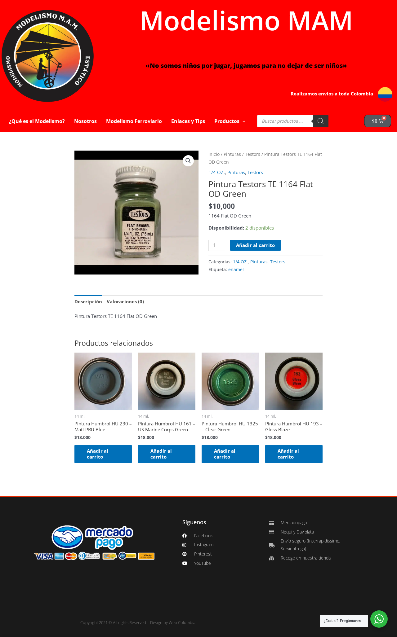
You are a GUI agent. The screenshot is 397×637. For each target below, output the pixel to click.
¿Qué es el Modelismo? (37, 121)
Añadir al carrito (255, 245)
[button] (188, 160)
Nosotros (85, 121)
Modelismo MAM (246, 20)
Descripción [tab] (88, 301)
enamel (236, 269)
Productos (226, 121)
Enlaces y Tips (188, 121)
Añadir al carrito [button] (97, 454)
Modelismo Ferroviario (134, 121)
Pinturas (232, 154)
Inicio (214, 154)
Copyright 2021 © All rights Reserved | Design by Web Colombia (137, 622)
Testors (252, 154)
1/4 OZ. (216, 172)
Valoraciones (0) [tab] (125, 301)
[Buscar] (320, 121)
